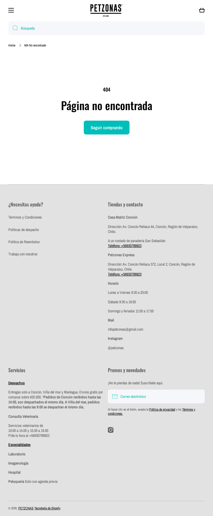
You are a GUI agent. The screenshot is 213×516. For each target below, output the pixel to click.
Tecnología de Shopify (47, 508)
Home (11, 45)
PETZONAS (26, 508)
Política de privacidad (162, 409)
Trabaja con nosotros (22, 253)
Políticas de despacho (23, 229)
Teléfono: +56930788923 (124, 245)
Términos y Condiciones (25, 217)
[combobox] (106, 28)
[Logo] (106, 10)
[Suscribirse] (198, 396)
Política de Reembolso (24, 241)
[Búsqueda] (13, 28)
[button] (202, 10)
